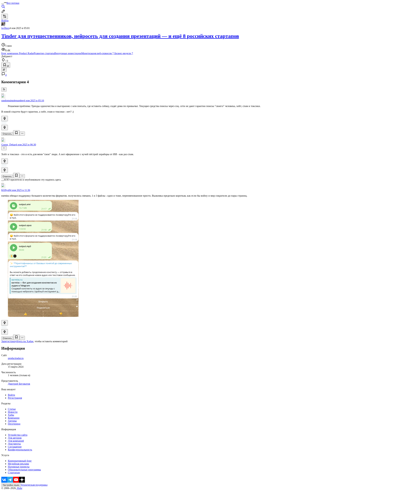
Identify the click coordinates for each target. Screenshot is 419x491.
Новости (13, 412)
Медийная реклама (18, 463)
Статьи (12, 409)
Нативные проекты (18, 466)
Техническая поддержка (34, 484)
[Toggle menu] (2, 3)
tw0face (5, 28)
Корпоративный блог (20, 460)
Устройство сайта (17, 434)
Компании (13, 417)
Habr (19, 488)
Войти (11, 395)
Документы (14, 443)
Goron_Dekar (8, 144)
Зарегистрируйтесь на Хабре (17, 341)
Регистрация (15, 397)
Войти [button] (5, 20)
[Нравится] (4, 118)
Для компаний (16, 440)
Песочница (14, 423)
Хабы (11, 415)
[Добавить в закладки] (16, 133)
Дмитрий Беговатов (19, 383)
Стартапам (14, 472)
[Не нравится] (4, 127)
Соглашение (15, 446)
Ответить (7, 134)
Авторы (12, 420)
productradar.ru (16, 358)
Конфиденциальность (20, 449)
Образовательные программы (24, 469)
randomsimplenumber (12, 100)
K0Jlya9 (5, 190)
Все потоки (13, 3)
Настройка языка (11, 485)
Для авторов (15, 437)
